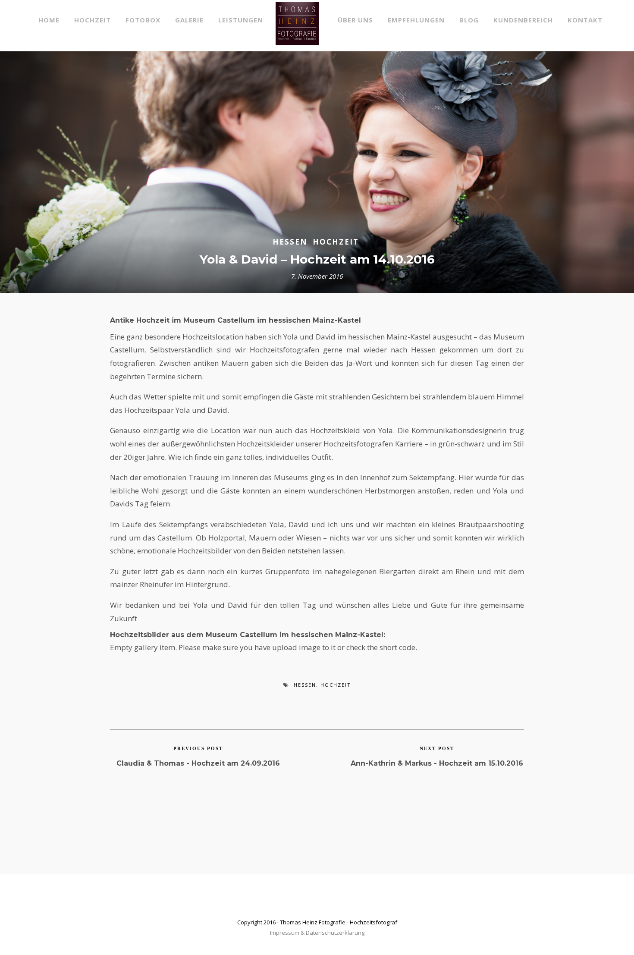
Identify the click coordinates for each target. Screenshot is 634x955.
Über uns (355, 20)
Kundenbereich (523, 20)
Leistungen (240, 20)
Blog (469, 20)
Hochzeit (92, 20)
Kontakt (585, 20)
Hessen (290, 242)
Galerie (189, 20)
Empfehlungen (416, 20)
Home (49, 20)
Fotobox (143, 20)
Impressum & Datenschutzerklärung (317, 932)
